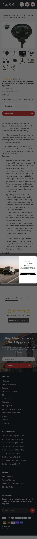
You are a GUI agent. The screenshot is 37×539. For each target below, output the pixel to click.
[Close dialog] (36, 257)
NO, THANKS (27, 277)
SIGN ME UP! (28, 274)
